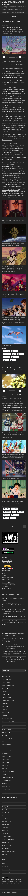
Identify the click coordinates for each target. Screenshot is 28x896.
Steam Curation (6, 579)
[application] (14, 57)
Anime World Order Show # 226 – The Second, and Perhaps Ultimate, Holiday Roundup (14, 370)
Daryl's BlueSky (6, 586)
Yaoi (3, 741)
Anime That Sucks (6, 685)
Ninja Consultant (6, 780)
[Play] (4, 57)
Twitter (4, 573)
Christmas (4, 691)
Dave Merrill (5, 815)
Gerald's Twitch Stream (8, 582)
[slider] (23, 57)
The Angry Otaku (6, 845)
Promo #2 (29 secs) (7, 562)
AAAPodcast (5, 753)
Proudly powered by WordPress (9, 892)
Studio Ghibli (5, 730)
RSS (22, 64)
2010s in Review (6, 682)
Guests (4, 706)
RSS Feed (4, 545)
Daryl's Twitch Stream (7, 581)
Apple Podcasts (12, 64)
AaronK (4, 638)
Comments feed (6, 869)
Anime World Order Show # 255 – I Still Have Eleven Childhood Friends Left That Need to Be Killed (14, 604)
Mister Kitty (5, 830)
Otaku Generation (6, 786)
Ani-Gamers (5, 801)
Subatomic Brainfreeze (8, 839)
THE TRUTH (5, 732)
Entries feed (5, 866)
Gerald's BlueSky (6, 588)
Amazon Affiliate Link (7, 577)
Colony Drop (5, 810)
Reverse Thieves (6, 836)
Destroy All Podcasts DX (8, 771)
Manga (4, 715)
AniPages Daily (6, 807)
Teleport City (5, 842)
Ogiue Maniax (5, 833)
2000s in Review (6, 679)
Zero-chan (4, 854)
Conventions (5, 697)
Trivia (3, 735)
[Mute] (20, 57)
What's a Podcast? (6, 570)
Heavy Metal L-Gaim (16, 95)
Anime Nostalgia (6, 756)
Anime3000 (5, 765)
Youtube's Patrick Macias (8, 851)
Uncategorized (6, 738)
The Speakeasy (6, 789)
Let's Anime (5, 827)
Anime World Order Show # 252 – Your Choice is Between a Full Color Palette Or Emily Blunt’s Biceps (14, 622)
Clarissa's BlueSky (6, 590)
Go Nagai (4, 703)
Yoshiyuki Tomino (6, 744)
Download (9, 61)
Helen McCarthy (6, 818)
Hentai (4, 709)
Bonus (3, 688)
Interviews (5, 712)
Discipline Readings (7, 700)
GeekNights (5, 774)
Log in (3, 863)
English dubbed (11, 193)
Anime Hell (5, 804)
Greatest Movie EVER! (7, 777)
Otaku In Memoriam (7, 721)
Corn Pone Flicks (6, 812)
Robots (4, 724)
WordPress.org (6, 872)
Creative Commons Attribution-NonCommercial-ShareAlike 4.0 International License (12, 881)
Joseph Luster (5, 824)
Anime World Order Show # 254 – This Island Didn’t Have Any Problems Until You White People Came (13, 611)
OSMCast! (4, 783)
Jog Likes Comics (6, 821)
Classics (4, 694)
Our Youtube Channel (7, 572)
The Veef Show (6, 792)
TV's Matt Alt (5, 848)
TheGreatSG (5, 633)
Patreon (4, 575)
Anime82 (4, 768)
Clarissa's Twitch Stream (8, 584)
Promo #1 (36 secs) (7, 561)
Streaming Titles (6, 727)
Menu (14, 16)
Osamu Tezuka (5, 718)
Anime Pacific (5, 759)
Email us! (4, 557)
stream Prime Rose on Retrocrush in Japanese (13, 191)
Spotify (18, 64)
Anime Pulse (5, 762)
